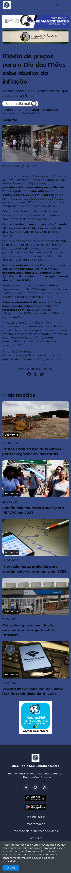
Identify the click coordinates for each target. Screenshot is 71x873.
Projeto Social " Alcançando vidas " (35, 831)
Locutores (35, 838)
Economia (10, 119)
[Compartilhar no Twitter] (35, 374)
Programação (35, 824)
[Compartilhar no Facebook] (29, 374)
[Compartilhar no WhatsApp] (42, 374)
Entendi (10, 867)
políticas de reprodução (19, 359)
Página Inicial (35, 816)
